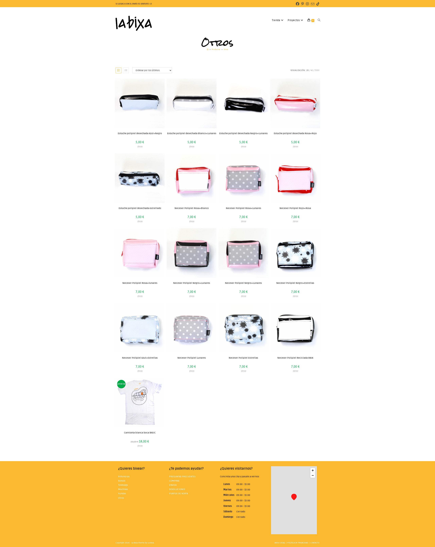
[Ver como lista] (126, 70)
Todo (317, 70)
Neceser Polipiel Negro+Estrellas (295, 283)
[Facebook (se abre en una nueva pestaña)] (297, 4)
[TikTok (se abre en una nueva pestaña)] (317, 4)
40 (312, 70)
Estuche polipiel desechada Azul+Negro (140, 133)
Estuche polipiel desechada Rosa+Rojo (295, 133)
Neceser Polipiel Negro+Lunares (191, 283)
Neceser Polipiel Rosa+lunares (139, 283)
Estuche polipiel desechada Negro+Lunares (243, 133)
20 (307, 70)
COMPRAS (174, 480)
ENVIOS (173, 485)
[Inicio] (207, 49)
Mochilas (123, 489)
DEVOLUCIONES (177, 489)
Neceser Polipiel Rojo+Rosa (295, 208)
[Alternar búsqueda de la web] (319, 20)
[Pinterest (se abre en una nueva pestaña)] (302, 4)
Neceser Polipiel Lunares (191, 357)
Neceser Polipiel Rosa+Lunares (243, 208)
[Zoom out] (312, 475)
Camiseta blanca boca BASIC (140, 432)
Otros (226, 49)
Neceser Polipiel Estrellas (243, 357)
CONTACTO (314, 543)
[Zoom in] (312, 470)
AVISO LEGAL (280, 543)
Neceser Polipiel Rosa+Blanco (192, 208)
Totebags (123, 485)
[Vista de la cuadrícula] (118, 70)
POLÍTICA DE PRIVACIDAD (297, 543)
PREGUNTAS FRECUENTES (182, 476)
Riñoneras (124, 476)
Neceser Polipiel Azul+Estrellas (140, 357)
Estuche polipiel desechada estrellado (140, 208)
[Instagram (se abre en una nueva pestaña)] (307, 4)
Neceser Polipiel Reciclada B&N (295, 357)
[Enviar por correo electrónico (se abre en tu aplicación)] (312, 4)
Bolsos (121, 480)
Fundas (122, 493)
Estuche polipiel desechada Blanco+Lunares (191, 133)
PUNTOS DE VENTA (178, 493)
